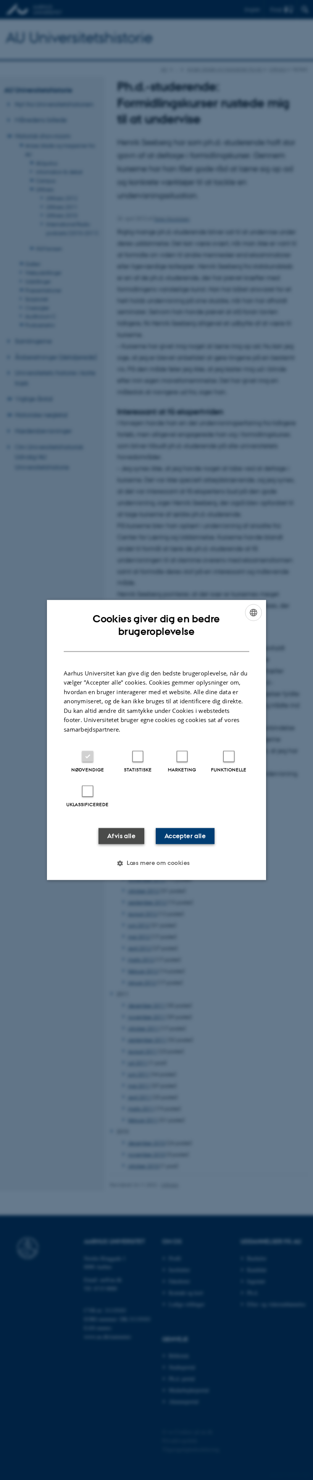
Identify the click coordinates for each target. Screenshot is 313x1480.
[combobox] (253, 612)
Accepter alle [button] (185, 836)
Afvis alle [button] (121, 836)
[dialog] (156, 740)
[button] (156, 863)
